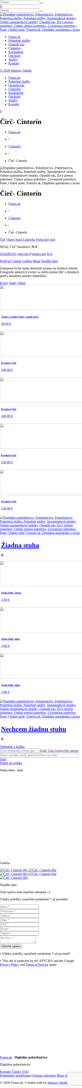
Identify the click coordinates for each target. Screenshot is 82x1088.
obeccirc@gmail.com (32, 254)
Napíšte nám (49, 261)
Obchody (14, 56)
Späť (3, 759)
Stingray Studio (57, 1082)
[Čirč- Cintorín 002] (42, 870)
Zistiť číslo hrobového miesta (59, 750)
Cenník (16, 261)
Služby (13, 59)
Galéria (27, 261)
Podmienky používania (15, 1075)
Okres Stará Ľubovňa (21, 239)
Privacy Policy (9, 964)
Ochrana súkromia (43, 1075)
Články (16, 1071)
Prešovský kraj (45, 239)
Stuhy (13, 283)
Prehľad (5, 261)
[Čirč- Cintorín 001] (14, 870)
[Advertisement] (41, 817)
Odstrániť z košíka (12, 746)
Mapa (36, 261)
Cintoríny (14, 48)
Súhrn (22, 283)
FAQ (25, 1071)
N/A (50, 254)
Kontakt (13, 63)
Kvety (4, 283)
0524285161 (8, 254)
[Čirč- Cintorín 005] (14, 878)
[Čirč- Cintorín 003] (14, 874)
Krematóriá (15, 52)
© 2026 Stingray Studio (16, 70)
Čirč (3, 239)
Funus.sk (14, 37)
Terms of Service (37, 964)
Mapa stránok (66, 1075)
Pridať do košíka (11, 763)
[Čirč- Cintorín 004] (42, 874)
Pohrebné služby (19, 40)
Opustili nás (16, 44)
